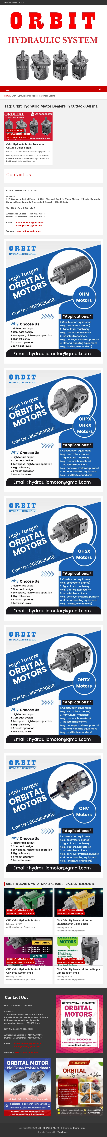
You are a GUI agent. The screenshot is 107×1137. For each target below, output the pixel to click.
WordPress (62, 1132)
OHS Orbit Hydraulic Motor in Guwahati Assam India (23, 971)
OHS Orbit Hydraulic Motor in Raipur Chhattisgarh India (78, 971)
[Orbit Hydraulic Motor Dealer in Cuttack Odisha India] (28, 126)
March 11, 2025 (13, 151)
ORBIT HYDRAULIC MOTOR (47, 1128)
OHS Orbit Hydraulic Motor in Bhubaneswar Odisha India (74, 922)
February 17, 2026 (64, 976)
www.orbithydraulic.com (29, 231)
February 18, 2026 (14, 924)
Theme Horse (79, 1128)
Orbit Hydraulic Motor (18, 138)
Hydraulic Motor (15, 130)
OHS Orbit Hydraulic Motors (23, 920)
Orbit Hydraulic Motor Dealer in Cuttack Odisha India (25, 146)
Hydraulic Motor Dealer (18, 134)
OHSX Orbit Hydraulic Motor (20, 914)
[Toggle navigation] (8, 89)
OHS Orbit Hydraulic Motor (20, 910)
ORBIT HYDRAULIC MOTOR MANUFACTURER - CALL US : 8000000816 (50, 884)
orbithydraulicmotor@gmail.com (35, 151)
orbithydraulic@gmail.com (29, 225)
